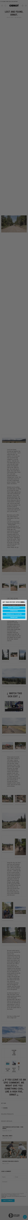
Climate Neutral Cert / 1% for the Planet (14, 614)
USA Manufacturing (14, 610)
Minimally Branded (14, 617)
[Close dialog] (25, 601)
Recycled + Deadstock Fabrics (14, 607)
